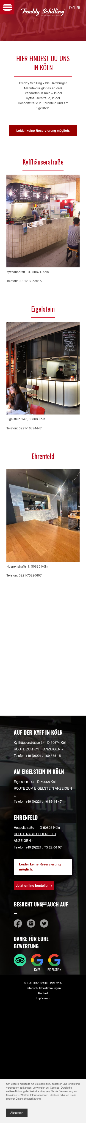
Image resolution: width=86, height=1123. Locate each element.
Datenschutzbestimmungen (43, 988)
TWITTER (44, 923)
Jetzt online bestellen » (34, 885)
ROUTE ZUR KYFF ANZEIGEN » (38, 749)
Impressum (43, 998)
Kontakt (43, 993)
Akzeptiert (16, 1112)
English (73, 7)
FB (18, 923)
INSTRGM (31, 923)
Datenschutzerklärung (28, 1098)
